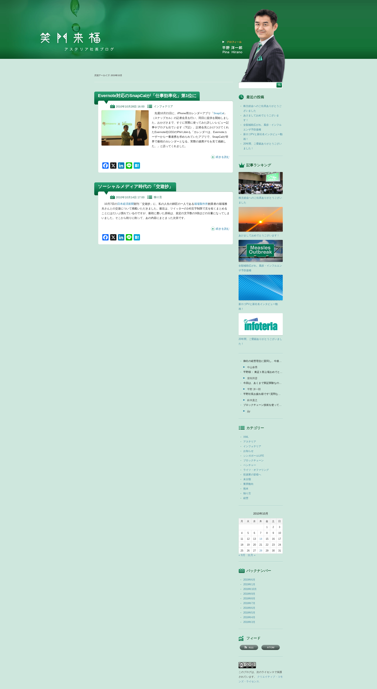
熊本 (245, 488)
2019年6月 (249, 579)
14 (260, 538)
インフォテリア (163, 106)
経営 (245, 498)
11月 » (251, 555)
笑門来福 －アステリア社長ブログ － (70, 38)
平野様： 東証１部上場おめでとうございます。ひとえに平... (263, 371)
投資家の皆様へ (252, 474)
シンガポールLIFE (253, 455)
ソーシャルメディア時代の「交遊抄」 (135, 186)
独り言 (158, 197)
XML (246, 436)
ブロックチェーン (253, 460)
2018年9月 (249, 593)
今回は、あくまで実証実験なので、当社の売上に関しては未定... (263, 382)
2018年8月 (249, 598)
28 (260, 550)
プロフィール (234, 42)
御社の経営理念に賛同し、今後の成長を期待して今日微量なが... (263, 361)
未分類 (247, 479)
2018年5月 (249, 612)
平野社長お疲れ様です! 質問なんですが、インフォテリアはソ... (263, 393)
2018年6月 (249, 607)
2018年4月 (249, 617)
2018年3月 (249, 622)
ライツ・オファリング (256, 469)
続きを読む (223, 156)
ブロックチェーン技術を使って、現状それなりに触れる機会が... (263, 404)
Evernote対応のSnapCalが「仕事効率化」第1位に (147, 95)
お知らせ (248, 451)
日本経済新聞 (125, 203)
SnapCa (218, 113)
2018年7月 (249, 603)
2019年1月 (249, 584)
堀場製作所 (201, 203)
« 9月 (242, 555)
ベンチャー (249, 465)
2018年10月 (250, 589)
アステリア (249, 441)
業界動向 (248, 483)
